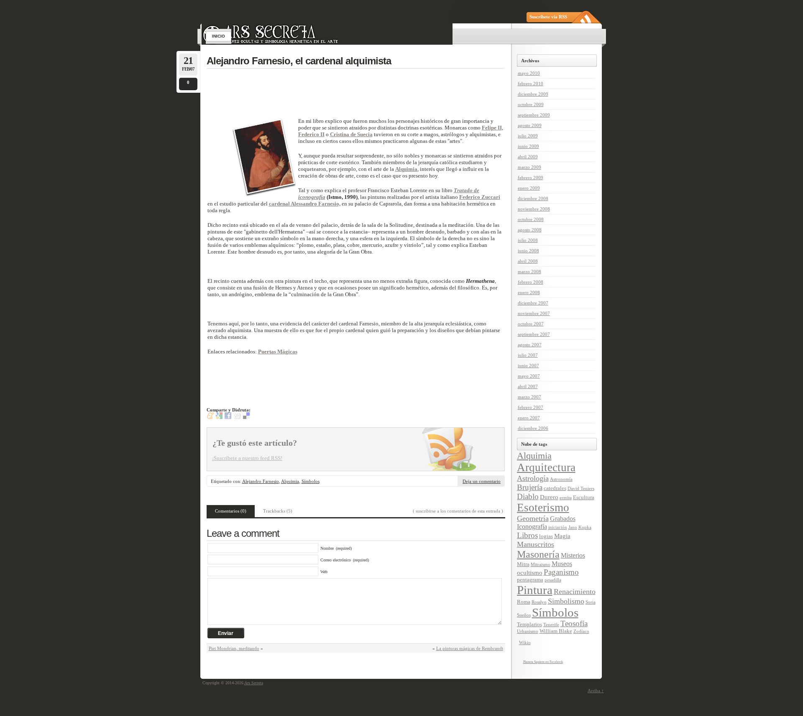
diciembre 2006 (533, 428)
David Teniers (581, 488)
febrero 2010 (530, 83)
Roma (523, 602)
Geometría (533, 518)
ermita (566, 497)
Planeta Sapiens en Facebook (543, 662)
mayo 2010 (529, 73)
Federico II (311, 134)
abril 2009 (528, 156)
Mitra (523, 564)
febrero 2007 (530, 407)
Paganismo (561, 572)
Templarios (529, 624)
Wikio (525, 642)
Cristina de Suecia (351, 134)
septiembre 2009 (534, 114)
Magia (562, 536)
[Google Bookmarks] (219, 417)
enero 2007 (529, 417)
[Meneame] (210, 417)
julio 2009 (528, 135)
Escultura (583, 497)
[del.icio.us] (246, 417)
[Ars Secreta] (402, 11)
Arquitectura (546, 467)
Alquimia (406, 169)
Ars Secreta (253, 682)
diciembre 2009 (533, 93)
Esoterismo (543, 507)
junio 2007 (528, 365)
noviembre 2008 (534, 208)
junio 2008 (528, 250)
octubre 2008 (531, 219)
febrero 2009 (530, 177)
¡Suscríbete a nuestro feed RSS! (247, 458)
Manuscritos (535, 544)
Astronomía (561, 479)
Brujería (529, 487)
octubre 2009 (531, 104)
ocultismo (529, 572)
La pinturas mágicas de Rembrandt (469, 648)
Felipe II (492, 127)
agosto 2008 (530, 229)
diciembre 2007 (533, 302)
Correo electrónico (335, 560)
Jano (572, 527)
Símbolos (311, 481)
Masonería (538, 554)
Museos (562, 564)
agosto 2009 (530, 125)
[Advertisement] (364, 92)
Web (323, 571)
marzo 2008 (529, 271)
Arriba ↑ (596, 690)
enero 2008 (529, 292)
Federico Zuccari (479, 197)
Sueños (524, 615)
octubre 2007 (531, 323)
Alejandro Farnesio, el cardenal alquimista (299, 60)
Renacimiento (575, 591)
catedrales (555, 488)
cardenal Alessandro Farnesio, (304, 204)
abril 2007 (528, 386)
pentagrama (530, 580)
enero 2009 (529, 187)
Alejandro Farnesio (260, 481)
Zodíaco (581, 631)
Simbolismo (566, 601)
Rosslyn (539, 602)
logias (546, 536)
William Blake (556, 631)
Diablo (528, 496)
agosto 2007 (530, 344)
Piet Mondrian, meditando (234, 648)
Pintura (534, 590)
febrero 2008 (530, 281)
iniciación (557, 527)
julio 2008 (528, 240)
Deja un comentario (482, 481)
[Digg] (237, 417)
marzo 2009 (529, 167)
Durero (549, 497)
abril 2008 (528, 261)
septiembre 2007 (534, 334)
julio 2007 (528, 355)
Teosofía (574, 624)
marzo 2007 (529, 396)
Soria (591, 602)
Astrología (533, 478)
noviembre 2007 (534, 313)
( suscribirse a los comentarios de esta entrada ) (458, 510)
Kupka (584, 527)
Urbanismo (527, 631)
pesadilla (553, 580)
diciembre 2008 (533, 198)
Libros (527, 535)
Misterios (573, 555)
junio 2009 (528, 146)
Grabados (562, 519)
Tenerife (551, 624)
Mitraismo (540, 564)
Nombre (327, 548)
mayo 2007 (529, 375)
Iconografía (532, 527)
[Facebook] (228, 417)
